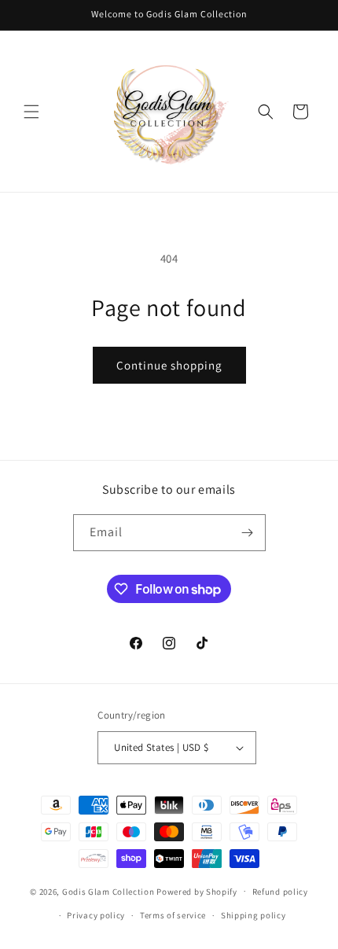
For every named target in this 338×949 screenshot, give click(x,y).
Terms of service (173, 915)
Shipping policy (253, 915)
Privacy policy (96, 915)
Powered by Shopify (196, 890)
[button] (31, 111)
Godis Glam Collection (108, 890)
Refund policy (280, 891)
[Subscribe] (247, 532)
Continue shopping (169, 365)
